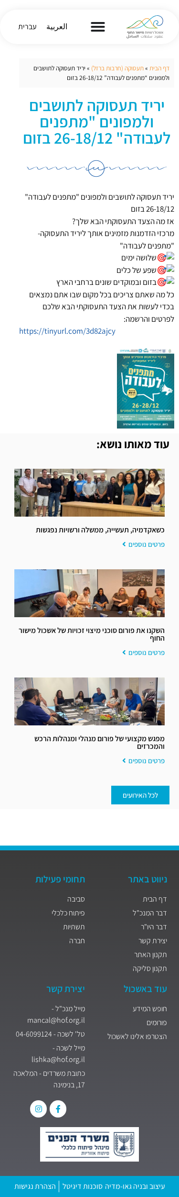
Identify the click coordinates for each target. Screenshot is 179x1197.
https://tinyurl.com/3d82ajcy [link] (67, 331)
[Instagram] (38, 1108)
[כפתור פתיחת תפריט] (97, 26)
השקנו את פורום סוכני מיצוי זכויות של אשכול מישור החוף (92, 634)
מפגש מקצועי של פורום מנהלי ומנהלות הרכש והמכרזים (99, 742)
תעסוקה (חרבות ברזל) (117, 68)
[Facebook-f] (58, 1108)
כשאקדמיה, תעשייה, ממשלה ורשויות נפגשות (100, 530)
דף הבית (159, 68)
